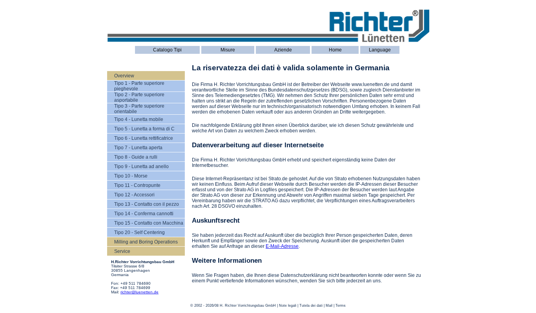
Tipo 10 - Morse (131, 176)
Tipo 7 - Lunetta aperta (138, 147)
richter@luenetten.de (139, 292)
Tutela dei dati (311, 306)
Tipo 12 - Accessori (134, 195)
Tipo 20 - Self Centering (139, 232)
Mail (329, 306)
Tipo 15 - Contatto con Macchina (148, 223)
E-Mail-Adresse (282, 246)
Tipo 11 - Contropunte (137, 185)
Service (122, 251)
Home (335, 50)
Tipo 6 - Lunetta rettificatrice (143, 138)
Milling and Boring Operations (146, 242)
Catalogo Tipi (167, 50)
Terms (340, 306)
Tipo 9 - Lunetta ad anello (141, 166)
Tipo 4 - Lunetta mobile (138, 119)
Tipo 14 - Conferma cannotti (143, 213)
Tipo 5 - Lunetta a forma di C (144, 129)
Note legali (287, 306)
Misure (228, 50)
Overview (124, 76)
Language (380, 50)
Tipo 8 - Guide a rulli (135, 157)
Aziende (283, 50)
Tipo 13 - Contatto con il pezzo (146, 204)
